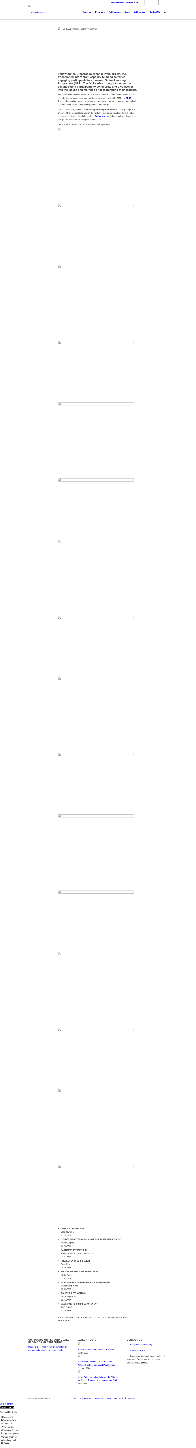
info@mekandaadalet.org (141, 1344)
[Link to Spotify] (165, 2)
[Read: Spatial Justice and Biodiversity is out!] (80, 1344)
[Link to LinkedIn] (156, 2)
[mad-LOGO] (36, 12)
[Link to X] (147, 2)
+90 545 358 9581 (138, 1350)
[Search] (165, 12)
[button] (7, 1407)
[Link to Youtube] (160, 2)
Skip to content (6, 1403)
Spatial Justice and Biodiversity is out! (95, 1349)
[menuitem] (122, 2)
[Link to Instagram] (151, 2)
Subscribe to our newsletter (122, 2)
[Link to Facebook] (142, 2)
